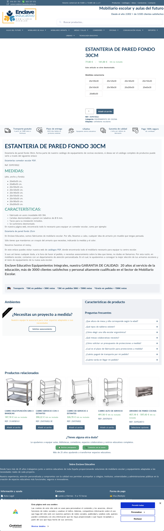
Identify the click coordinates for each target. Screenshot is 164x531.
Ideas (134, 3)
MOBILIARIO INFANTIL (59, 30)
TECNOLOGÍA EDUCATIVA (88, 36)
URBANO (69, 36)
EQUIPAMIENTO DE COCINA (105, 119)
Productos (116, 3)
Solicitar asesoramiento (42, 329)
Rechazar (138, 519)
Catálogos (126, 3)
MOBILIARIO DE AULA (36, 30)
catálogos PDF (54, 249)
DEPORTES (152, 30)
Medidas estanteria (94, 75)
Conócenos (142, 3)
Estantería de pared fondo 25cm (20, 231)
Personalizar (136, 512)
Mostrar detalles (38, 526)
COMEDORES (97, 30)
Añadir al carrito (105, 111)
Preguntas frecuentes (98, 312)
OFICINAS (112, 30)
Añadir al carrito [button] (14, 427)
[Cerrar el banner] (160, 503)
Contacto (151, 3)
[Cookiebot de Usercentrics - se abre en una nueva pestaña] (15, 526)
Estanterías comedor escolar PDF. (20, 160)
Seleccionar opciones (140, 427)
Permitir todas (138, 505)
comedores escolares (102, 121)
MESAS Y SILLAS (80, 30)
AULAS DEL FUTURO (13, 30)
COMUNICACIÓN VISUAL (132, 30)
